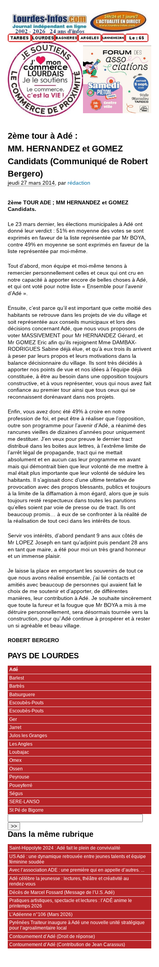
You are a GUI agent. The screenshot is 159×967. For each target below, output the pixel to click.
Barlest (16, 678)
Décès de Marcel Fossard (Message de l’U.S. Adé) (62, 892)
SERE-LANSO (24, 801)
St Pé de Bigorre (26, 810)
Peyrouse (19, 777)
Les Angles (20, 744)
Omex (15, 760)
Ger (13, 719)
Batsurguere (22, 694)
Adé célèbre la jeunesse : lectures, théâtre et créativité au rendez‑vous (69, 881)
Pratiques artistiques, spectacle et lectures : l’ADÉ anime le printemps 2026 (70, 903)
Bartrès (16, 686)
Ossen (16, 769)
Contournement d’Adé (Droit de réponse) (52, 936)
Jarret (15, 727)
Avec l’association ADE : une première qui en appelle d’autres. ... (76, 870)
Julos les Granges (28, 735)
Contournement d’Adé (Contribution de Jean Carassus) (67, 944)
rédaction (79, 183)
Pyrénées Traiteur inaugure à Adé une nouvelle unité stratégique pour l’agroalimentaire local (77, 925)
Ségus (16, 793)
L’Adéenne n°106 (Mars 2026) (41, 914)
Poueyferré (20, 785)
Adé (13, 669)
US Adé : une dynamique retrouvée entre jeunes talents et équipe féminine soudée (77, 859)
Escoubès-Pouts (26, 702)
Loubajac (19, 752)
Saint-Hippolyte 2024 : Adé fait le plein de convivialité (64, 848)
